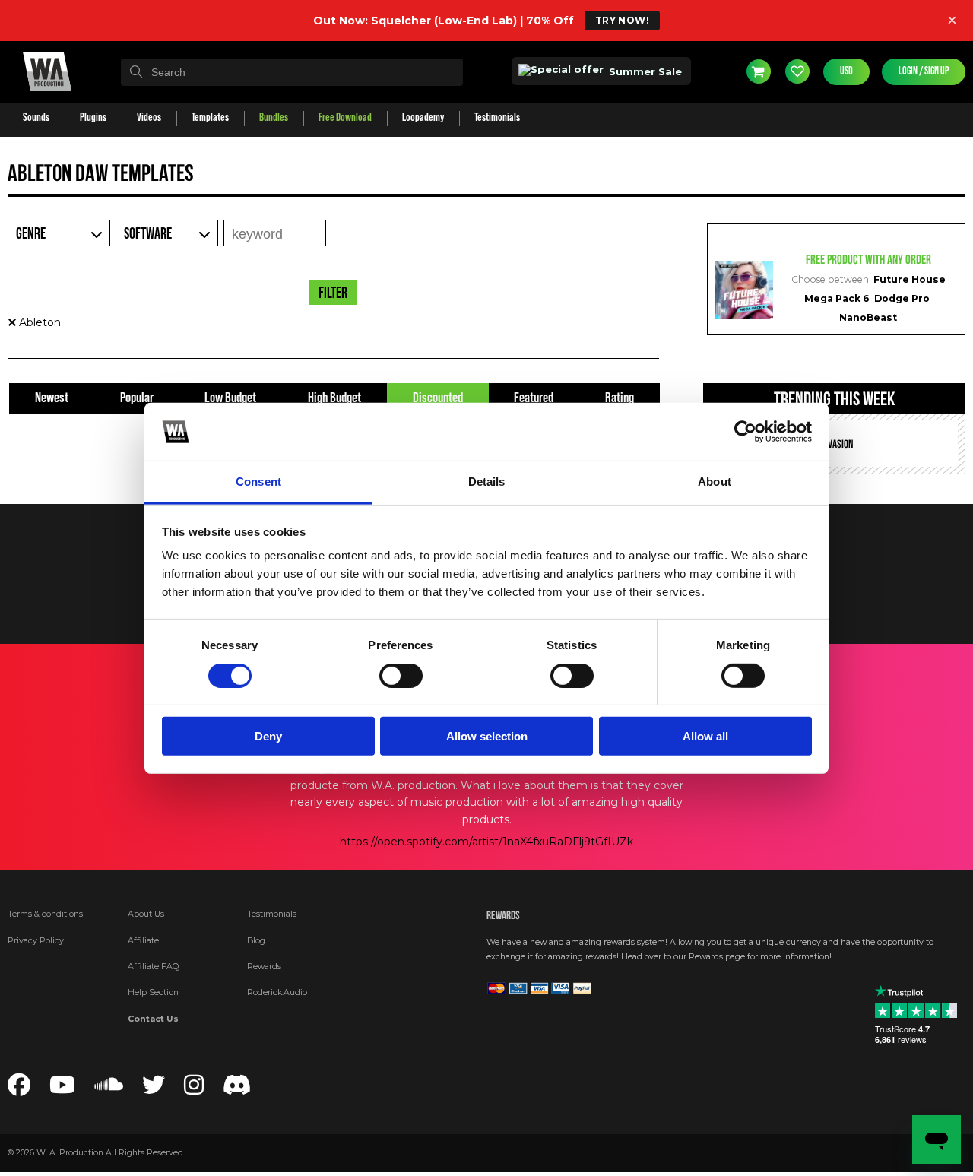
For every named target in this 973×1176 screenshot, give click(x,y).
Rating (619, 398)
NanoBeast (868, 317)
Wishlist (797, 71)
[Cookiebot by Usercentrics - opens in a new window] (745, 431)
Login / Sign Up (924, 71)
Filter (333, 293)
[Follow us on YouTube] (62, 1089)
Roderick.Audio (277, 992)
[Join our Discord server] (237, 1089)
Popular (137, 398)
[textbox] (292, 72)
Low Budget (230, 398)
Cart (758, 71)
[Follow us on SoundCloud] (108, 1089)
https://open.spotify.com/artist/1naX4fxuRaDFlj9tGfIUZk (486, 841)
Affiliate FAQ (153, 967)
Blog (256, 941)
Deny (268, 736)
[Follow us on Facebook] (19, 1089)
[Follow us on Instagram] (194, 1089)
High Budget (334, 398)
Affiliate (143, 941)
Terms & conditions (45, 914)
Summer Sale (644, 71)
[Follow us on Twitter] (153, 1089)
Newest (51, 398)
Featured (533, 398)
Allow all (705, 736)
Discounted (438, 398)
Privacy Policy (36, 941)
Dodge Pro (902, 298)
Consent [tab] (258, 481)
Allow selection (487, 736)
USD (846, 71)
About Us (146, 914)
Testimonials (271, 914)
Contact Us (153, 1019)
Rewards (264, 967)
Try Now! (622, 20)
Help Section (153, 992)
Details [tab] (487, 481)
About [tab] (714, 481)
